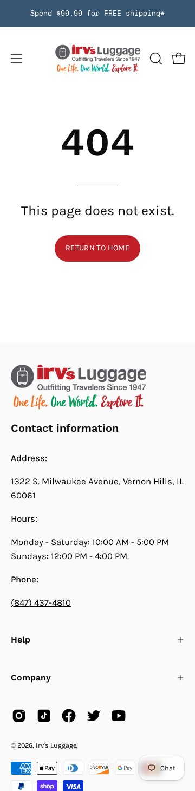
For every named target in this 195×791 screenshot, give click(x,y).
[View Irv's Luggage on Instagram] (19, 716)
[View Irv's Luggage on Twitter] (94, 716)
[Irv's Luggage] (98, 58)
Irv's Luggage (56, 745)
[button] (154, 58)
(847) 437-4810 (41, 603)
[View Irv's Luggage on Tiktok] (44, 716)
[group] (97, 13)
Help (20, 639)
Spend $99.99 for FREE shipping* (97, 13)
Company (31, 677)
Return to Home (97, 247)
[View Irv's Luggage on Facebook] (69, 716)
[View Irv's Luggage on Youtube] (118, 716)
